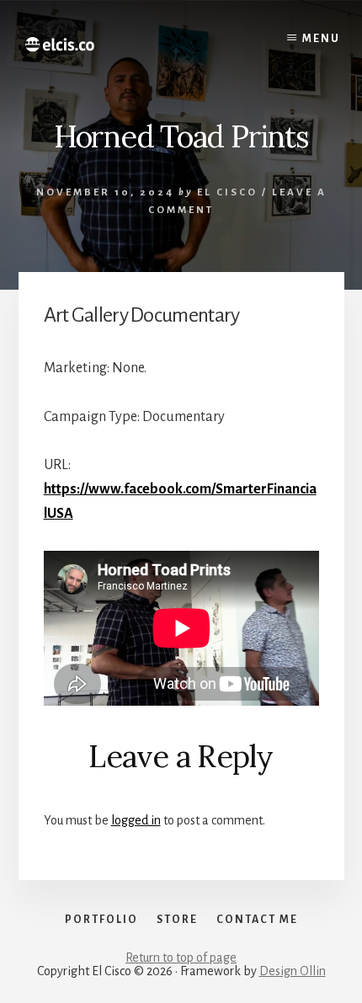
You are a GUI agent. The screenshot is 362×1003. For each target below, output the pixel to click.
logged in (136, 820)
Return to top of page (181, 957)
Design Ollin (292, 971)
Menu (321, 39)
